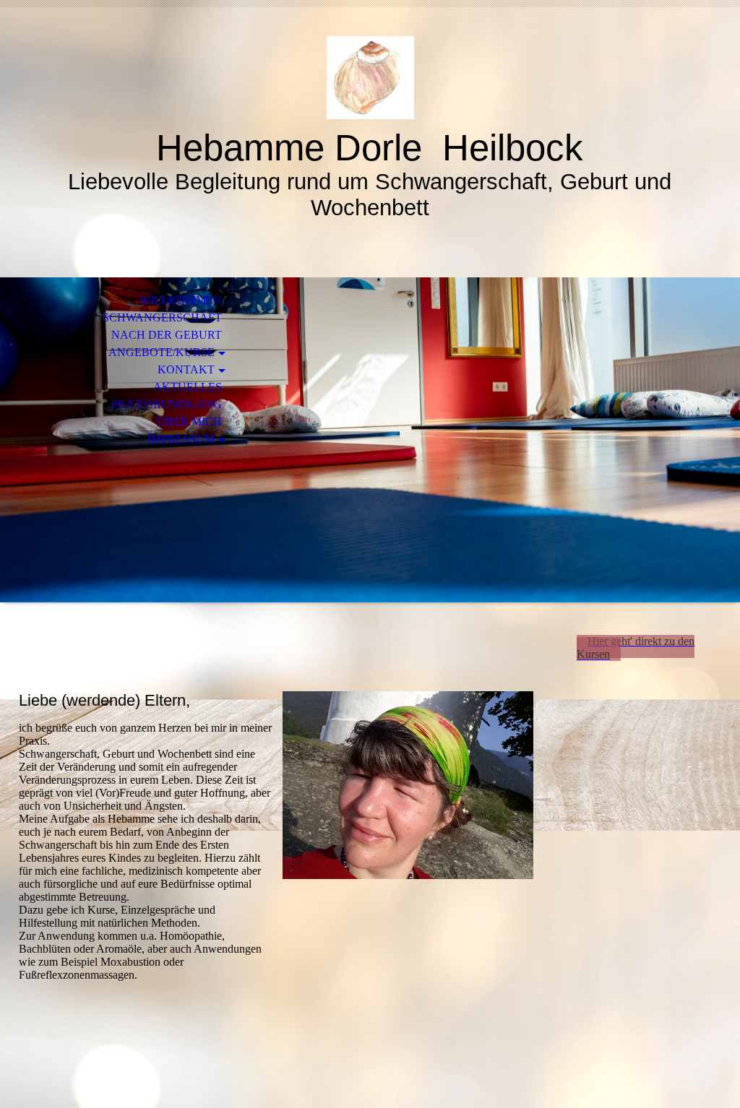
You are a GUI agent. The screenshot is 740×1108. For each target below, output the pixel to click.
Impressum (181, 439)
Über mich (189, 421)
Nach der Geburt (166, 335)
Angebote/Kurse (161, 352)
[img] (370, 77)
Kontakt (186, 369)
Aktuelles (187, 387)
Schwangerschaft (162, 317)
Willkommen (180, 300)
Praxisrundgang (166, 404)
